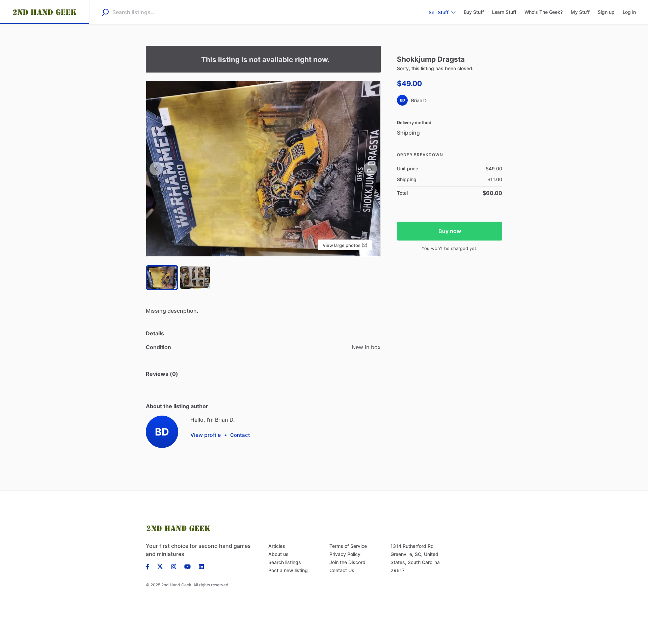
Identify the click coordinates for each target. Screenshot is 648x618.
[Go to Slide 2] (195, 277)
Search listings (284, 562)
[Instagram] (173, 566)
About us (278, 554)
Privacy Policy (344, 554)
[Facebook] (149, 566)
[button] (263, 169)
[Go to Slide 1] (162, 277)
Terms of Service (348, 546)
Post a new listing (288, 570)
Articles (276, 546)
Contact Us (341, 570)
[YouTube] (187, 566)
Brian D (419, 100)
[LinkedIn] (201, 566)
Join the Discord (347, 562)
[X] (160, 566)
